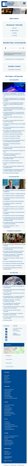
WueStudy (7, 421)
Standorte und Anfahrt (9, 437)
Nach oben (7, 454)
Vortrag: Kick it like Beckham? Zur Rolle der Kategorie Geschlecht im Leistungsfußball (14, 252)
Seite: (5, 460)
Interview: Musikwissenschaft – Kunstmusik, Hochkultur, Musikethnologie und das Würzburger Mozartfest (14, 99)
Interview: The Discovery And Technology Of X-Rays (14, 151)
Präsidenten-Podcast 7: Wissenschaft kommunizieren (13, 204)
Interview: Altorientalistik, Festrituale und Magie (13, 163)
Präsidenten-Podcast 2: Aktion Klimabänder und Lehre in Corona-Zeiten (14, 223)
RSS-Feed (14, 28)
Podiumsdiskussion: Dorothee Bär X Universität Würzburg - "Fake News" (12, 304)
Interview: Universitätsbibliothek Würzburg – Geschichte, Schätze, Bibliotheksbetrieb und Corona (14, 104)
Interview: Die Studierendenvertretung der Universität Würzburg (13, 248)
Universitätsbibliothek (9, 405)
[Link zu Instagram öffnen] (5, 329)
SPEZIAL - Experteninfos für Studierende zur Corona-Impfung (14, 287)
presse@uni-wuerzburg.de (15, 69)
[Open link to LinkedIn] (5, 334)
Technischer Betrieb (9, 443)
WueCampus (7, 423)
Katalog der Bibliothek (9, 429)
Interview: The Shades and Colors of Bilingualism (12, 144)
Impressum (6, 465)
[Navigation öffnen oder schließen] (24, 3)
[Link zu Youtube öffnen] (5, 340)
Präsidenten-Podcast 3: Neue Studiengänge (14, 215)
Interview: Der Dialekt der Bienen (12, 160)
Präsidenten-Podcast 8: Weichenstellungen (14, 201)
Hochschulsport (8, 408)
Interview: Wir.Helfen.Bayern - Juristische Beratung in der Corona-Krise (13, 314)
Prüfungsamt (7, 410)
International (7, 382)
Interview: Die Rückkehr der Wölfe (12, 138)
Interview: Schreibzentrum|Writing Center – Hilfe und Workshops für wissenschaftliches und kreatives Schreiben (14, 109)
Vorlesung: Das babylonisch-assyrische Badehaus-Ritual (13, 268)
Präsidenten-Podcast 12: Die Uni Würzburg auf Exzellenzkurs (14, 191)
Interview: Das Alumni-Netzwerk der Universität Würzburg (14, 245)
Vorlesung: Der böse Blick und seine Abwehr (14, 263)
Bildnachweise (8, 452)
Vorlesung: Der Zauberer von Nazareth (13, 265)
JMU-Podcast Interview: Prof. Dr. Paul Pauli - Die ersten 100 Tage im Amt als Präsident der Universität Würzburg (14, 219)
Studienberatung (8, 409)
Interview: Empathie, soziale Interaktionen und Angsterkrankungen (14, 148)
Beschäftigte (7, 395)
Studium (6, 376)
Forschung (7, 378)
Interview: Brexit (8, 320)
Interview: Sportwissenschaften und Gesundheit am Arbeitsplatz (12, 154)
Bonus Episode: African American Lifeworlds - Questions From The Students (14, 307)
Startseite (7, 372)
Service (6, 402)
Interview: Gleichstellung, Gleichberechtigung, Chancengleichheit (14, 290)
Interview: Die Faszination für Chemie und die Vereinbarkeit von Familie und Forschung (14, 131)
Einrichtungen (8, 381)
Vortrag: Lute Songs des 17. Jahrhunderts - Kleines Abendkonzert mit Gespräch (13, 255)
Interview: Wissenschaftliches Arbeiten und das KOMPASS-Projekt (14, 158)
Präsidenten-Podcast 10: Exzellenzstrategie (14, 195)
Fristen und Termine (9, 389)
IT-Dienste (7, 406)
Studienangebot (8, 390)
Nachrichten (7, 392)
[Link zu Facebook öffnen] (5, 337)
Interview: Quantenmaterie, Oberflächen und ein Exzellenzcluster (14, 167)
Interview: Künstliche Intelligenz (12, 173)
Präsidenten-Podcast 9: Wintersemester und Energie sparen (14, 198)
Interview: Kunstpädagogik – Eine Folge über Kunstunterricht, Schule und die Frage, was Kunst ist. (14, 95)
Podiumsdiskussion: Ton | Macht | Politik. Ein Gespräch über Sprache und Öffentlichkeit (14, 297)
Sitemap (6, 451)
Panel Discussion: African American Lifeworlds (12, 310)
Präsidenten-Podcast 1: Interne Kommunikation (11, 226)
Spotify (15, 33)
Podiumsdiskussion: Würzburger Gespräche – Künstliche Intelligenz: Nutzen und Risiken (14, 170)
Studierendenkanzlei (9, 412)
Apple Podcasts (15, 30)
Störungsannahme (9, 441)
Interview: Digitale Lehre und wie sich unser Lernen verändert (14, 317)
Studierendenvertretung (10, 413)
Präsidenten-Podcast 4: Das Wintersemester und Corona (14, 213)
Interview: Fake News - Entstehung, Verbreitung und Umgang (12, 300)
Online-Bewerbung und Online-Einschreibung (11, 427)
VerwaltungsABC (8, 396)
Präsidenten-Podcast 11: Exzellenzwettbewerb (15, 193)
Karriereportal (8, 393)
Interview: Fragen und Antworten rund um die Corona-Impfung (14, 293)
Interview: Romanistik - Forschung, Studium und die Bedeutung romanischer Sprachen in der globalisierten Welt (14, 114)
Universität (7, 375)
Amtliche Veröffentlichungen (11, 398)
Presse (6, 439)
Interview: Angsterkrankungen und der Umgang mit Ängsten (14, 124)
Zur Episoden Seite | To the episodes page (14, 59)
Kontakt (15, 325)
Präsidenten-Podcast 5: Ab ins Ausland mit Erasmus (13, 209)
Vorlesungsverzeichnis (10, 424)
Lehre (6, 379)
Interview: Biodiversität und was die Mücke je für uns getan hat (14, 128)
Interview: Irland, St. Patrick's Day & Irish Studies (13, 117)
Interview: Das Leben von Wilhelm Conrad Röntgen (13, 258)
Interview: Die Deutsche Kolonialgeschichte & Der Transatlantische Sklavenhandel (14, 141)
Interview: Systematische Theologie (13, 136)
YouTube (15, 35)
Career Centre (8, 415)
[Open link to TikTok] (5, 331)
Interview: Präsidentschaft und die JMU (13, 261)
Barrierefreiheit (21, 465)
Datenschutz (13, 465)
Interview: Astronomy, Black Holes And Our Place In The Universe (13, 121)
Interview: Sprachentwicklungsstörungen (14, 134)
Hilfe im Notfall (8, 444)
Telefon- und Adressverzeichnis (12, 436)
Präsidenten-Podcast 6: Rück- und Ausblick (14, 206)
